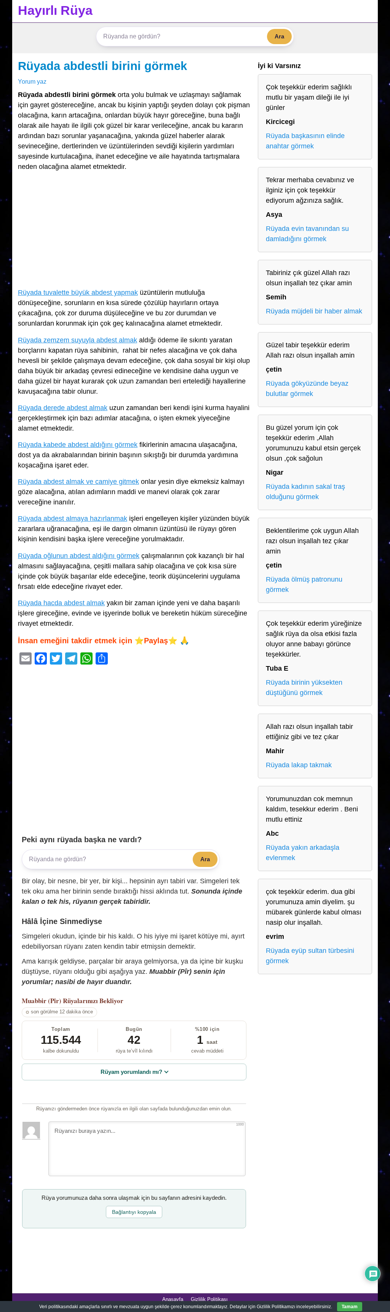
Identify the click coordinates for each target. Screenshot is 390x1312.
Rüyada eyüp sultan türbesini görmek (310, 956)
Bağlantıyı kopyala (134, 1212)
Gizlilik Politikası (209, 1299)
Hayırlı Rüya (55, 10)
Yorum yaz (32, 81)
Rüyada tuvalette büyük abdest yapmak (78, 292)
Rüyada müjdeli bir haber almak (314, 311)
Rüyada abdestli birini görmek (102, 65)
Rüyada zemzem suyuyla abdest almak (77, 340)
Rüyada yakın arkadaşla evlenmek (302, 853)
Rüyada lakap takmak (299, 765)
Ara (279, 36)
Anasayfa (172, 1299)
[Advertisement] (134, 231)
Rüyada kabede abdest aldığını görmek (77, 444)
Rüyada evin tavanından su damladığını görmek (307, 234)
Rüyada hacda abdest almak (61, 603)
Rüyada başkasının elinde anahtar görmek (305, 141)
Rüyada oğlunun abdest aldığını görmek (78, 556)
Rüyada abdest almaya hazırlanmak (72, 518)
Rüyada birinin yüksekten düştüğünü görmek (304, 688)
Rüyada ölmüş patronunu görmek (304, 584)
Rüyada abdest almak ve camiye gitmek (78, 481)
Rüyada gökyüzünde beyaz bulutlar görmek (307, 389)
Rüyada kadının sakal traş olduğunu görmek (305, 492)
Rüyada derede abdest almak (62, 408)
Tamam (350, 1306)
